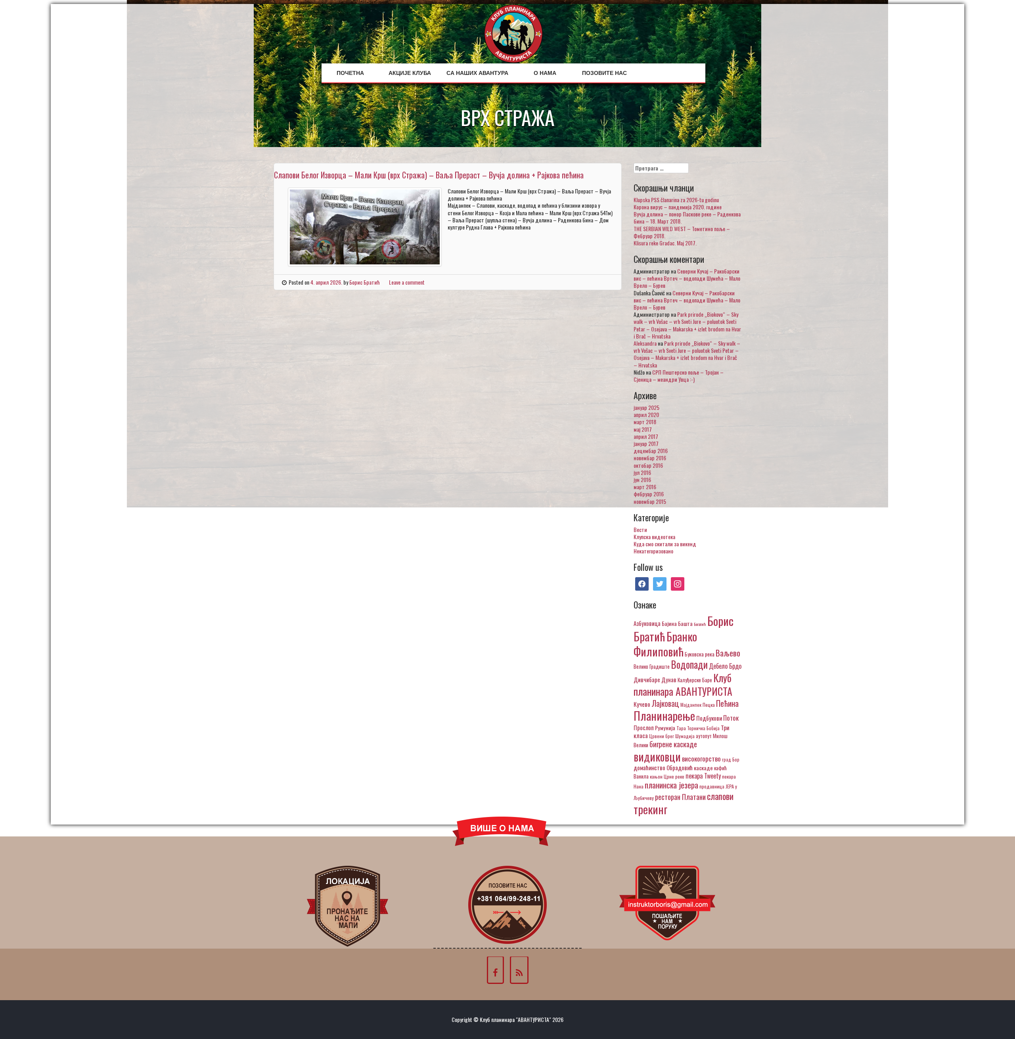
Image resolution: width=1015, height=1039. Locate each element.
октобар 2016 (648, 465)
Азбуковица (647, 623)
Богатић (700, 624)
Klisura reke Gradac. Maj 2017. (665, 243)
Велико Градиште (652, 666)
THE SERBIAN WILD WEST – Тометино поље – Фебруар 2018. (682, 232)
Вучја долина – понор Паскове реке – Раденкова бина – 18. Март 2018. (687, 217)
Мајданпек (690, 704)
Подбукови (709, 718)
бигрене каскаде (673, 744)
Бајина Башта (677, 623)
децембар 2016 (651, 450)
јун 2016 (642, 479)
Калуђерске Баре (695, 680)
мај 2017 (643, 429)
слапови (720, 796)
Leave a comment (407, 282)
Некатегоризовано (653, 551)
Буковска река (699, 654)
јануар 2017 (646, 443)
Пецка (709, 704)
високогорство (701, 758)
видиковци (657, 756)
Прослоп (644, 727)
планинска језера (671, 785)
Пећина (727, 703)
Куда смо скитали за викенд (665, 544)
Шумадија (685, 736)
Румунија (665, 727)
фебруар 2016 (649, 494)
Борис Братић (364, 282)
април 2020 (646, 414)
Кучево (642, 703)
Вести (640, 529)
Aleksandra (645, 343)
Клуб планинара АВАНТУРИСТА (683, 684)
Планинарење (664, 715)
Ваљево (728, 653)
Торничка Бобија (703, 728)
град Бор (730, 759)
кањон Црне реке (667, 776)
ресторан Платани (680, 796)
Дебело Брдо (725, 666)
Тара (681, 728)
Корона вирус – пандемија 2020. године (678, 207)
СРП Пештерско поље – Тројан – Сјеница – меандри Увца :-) (679, 375)
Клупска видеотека (654, 536)
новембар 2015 (650, 501)
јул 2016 (642, 472)
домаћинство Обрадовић (663, 767)
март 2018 (645, 421)
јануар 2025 (646, 407)
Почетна (350, 73)
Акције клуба (410, 73)
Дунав (668, 679)
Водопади (689, 664)
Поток (731, 718)
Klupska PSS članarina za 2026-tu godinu (676, 199)
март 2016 (645, 486)
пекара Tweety (703, 776)
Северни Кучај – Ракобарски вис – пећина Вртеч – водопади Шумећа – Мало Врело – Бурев (687, 278)
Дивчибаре (647, 679)
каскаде (703, 767)
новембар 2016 (650, 457)
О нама (545, 73)
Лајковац (665, 703)
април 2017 (646, 436)
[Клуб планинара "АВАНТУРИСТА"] (513, 33)
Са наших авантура (477, 73)
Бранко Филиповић (665, 644)
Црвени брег (661, 736)
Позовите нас (604, 73)
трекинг (650, 809)
